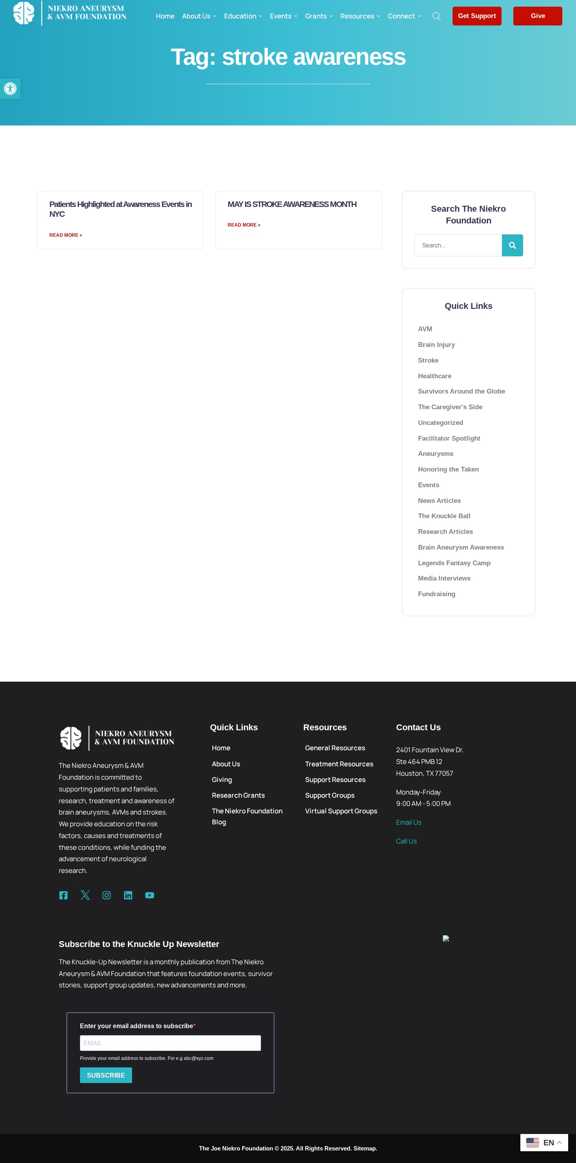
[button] (10, 88)
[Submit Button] (512, 245)
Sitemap (364, 1148)
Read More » (65, 235)
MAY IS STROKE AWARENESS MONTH (292, 204)
